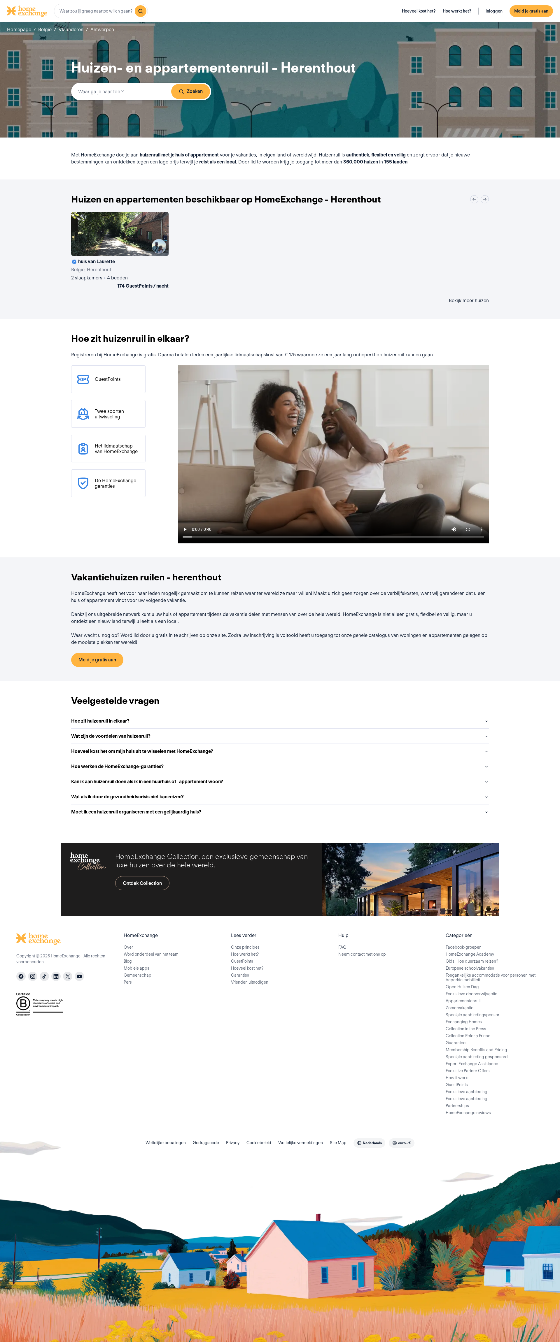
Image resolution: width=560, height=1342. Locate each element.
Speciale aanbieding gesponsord (477, 1056)
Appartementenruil (463, 1000)
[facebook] (21, 976)
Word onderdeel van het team (151, 954)
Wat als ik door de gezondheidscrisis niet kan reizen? (127, 796)
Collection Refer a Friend (468, 1035)
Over (128, 947)
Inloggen (494, 11)
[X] (67, 976)
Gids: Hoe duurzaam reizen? (472, 961)
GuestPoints (242, 961)
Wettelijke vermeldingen (300, 1142)
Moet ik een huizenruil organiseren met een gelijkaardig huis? (136, 812)
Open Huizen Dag (462, 987)
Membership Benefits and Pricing (476, 1049)
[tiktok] (44, 976)
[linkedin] (56, 976)
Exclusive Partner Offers (468, 1070)
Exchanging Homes (464, 1021)
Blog (128, 961)
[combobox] (101, 11)
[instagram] (32, 976)
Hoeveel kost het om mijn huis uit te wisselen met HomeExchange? (142, 751)
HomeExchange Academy (470, 954)
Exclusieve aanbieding (466, 1091)
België (45, 29)
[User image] (159, 246)
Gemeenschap (137, 975)
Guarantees (457, 1042)
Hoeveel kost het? (419, 11)
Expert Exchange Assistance (472, 1063)
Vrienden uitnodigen (249, 982)
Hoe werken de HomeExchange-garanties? (117, 766)
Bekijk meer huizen (469, 300)
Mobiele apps (136, 968)
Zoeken (195, 91)
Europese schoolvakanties (470, 968)
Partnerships (457, 1105)
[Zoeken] (140, 11)
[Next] (485, 199)
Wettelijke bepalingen (166, 1142)
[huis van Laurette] (120, 251)
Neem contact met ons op (362, 954)
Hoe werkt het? (457, 11)
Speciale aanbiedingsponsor (472, 1014)
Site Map (338, 1142)
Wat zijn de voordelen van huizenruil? (110, 736)
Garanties (240, 975)
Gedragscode (206, 1142)
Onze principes (245, 947)
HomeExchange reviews (468, 1112)
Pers (128, 982)
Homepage (19, 29)
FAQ (342, 947)
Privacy (232, 1142)
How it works (458, 1077)
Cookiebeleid (258, 1142)
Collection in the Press (466, 1028)
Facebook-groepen (464, 947)
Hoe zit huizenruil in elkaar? (100, 721)
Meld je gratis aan (531, 11)
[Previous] (474, 199)
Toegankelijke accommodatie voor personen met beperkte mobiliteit (491, 977)
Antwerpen (102, 29)
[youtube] (79, 976)
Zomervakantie (459, 1007)
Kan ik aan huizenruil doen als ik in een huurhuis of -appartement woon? (147, 781)
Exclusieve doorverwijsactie (471, 993)
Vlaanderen (71, 29)
